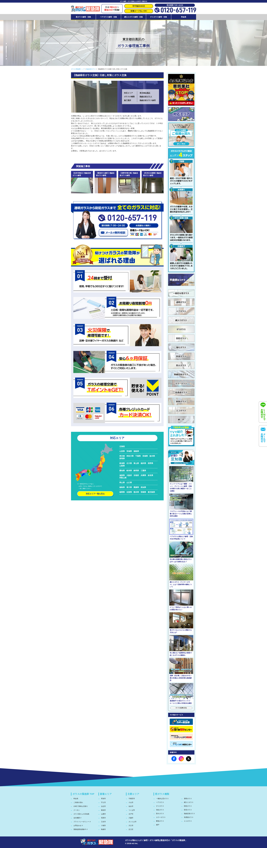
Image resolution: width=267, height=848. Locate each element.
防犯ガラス (188, 806)
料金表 (183, 17)
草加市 (103, 798)
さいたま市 (132, 822)
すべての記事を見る (181, 708)
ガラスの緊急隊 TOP (83, 794)
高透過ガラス (188, 817)
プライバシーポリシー (81, 822)
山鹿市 (103, 814)
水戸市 (131, 814)
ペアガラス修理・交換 (108, 17)
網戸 (157, 825)
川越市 (131, 818)
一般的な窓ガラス (162, 798)
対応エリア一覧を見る (95, 494)
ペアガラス (160, 802)
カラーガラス (161, 817)
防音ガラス (188, 810)
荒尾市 (103, 818)
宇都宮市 (132, 798)
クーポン (77, 810)
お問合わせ (77, 825)
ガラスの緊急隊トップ (77, 69)
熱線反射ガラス (91, 69)
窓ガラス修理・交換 (83, 17)
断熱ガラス (160, 821)
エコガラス (188, 821)
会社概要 (77, 818)
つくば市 (132, 810)
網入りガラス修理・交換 (133, 17)
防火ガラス (160, 813)
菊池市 (103, 810)
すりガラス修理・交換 (158, 17)
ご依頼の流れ (78, 802)
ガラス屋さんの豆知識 (81, 814)
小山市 (131, 802)
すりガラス (160, 806)
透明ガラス (188, 798)
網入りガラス (188, 802)
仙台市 (131, 806)
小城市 (103, 825)
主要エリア (133, 794)
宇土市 (103, 802)
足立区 (131, 829)
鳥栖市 (103, 829)
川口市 (131, 825)
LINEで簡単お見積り (81, 806)
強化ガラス (160, 810)
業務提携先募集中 (80, 829)
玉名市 (103, 822)
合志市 (103, 806)
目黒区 (147, 93)
